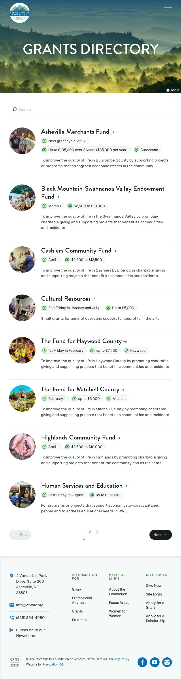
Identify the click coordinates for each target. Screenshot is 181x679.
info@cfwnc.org (29, 605)
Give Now (154, 586)
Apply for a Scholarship (155, 618)
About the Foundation (118, 591)
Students (79, 620)
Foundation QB (53, 664)
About (175, 90)
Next (157, 534)
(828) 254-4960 (30, 617)
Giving (77, 589)
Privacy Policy (119, 659)
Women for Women (118, 613)
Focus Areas (119, 603)
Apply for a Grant (155, 605)
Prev (23, 534)
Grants (77, 611)
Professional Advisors (82, 600)
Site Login (154, 594)
